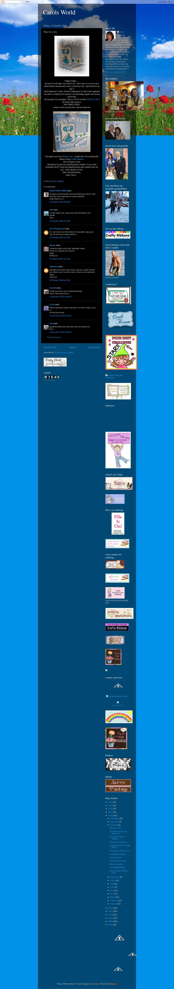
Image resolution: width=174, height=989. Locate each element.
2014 (110, 815)
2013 (110, 908)
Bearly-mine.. (67, 157)
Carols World (59, 12)
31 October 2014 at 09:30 (60, 202)
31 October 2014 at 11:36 (60, 237)
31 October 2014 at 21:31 (60, 259)
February (114, 900)
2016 (110, 809)
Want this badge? (118, 705)
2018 (110, 802)
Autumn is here (116, 857)
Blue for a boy (115, 828)
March (113, 897)
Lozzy (52, 304)
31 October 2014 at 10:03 (60, 221)
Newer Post (50, 347)
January (113, 904)
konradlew (95, 984)
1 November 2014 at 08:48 (60, 297)
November (114, 822)
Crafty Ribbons (77, 159)
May (112, 890)
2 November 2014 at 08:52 (60, 332)
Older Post (94, 347)
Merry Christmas (116, 864)
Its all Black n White (117, 854)
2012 (110, 911)
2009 (110, 921)
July (112, 884)
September (115, 877)
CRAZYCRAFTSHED (58, 191)
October (113, 825)
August (113, 880)
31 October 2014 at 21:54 (60, 280)
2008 (110, 925)
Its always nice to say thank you (118, 832)
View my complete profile (115, 72)
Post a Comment (54, 337)
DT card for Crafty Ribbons (117, 838)
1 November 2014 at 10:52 (60, 316)
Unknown (54, 267)
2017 (110, 805)
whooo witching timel (118, 842)
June (112, 887)
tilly (51, 210)
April (112, 894)
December (114, 818)
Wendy (53, 245)
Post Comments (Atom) (64, 353)
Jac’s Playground (57, 229)
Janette (53, 288)
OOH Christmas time (118, 861)
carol (121, 32)
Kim (51, 323)
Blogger (113, 984)
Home (72, 347)
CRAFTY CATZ (92, 99)
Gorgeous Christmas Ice (119, 851)
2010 (110, 918)
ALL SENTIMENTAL (118, 867)
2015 (110, 812)
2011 (110, 915)
